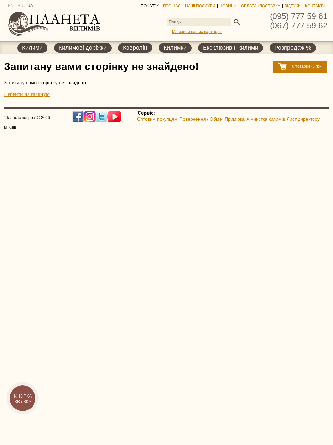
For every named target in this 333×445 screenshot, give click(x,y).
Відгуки (293, 6)
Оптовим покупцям (157, 119)
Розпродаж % (292, 48)
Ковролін (135, 48)
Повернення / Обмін (201, 119)
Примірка (235, 119)
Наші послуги (200, 6)
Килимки (175, 48)
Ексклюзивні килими (230, 48)
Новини (228, 6)
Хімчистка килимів (265, 119)
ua (30, 5)
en (11, 5)
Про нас (172, 6)
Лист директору (303, 119)
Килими (32, 48)
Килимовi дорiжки (83, 48)
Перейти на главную (27, 94)
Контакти (315, 6)
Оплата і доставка (260, 6)
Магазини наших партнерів (197, 31)
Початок (150, 6)
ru (20, 5)
